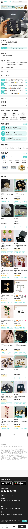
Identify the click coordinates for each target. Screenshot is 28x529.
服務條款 (12, 508)
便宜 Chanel (14, 456)
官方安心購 (9, 500)
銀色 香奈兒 (22, 450)
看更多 (14, 435)
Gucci (6, 503)
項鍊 (7, 148)
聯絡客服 (8, 508)
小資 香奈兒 (11, 455)
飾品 (18, 450)
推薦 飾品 (19, 459)
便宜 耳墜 (23, 457)
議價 (14, 526)
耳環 (12, 67)
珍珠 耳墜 (11, 453)
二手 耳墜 (18, 457)
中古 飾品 (14, 459)
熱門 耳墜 (7, 458)
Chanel (7, 71)
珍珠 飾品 (16, 453)
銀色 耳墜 (12, 451)
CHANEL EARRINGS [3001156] (12, 447)
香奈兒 (3, 450)
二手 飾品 (21, 458)
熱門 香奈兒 (17, 455)
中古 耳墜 (11, 458)
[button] (4, 161)
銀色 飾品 (17, 451)
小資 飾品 (4, 459)
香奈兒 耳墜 (8, 452)
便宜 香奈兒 (6, 455)
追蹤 (25, 157)
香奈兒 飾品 (14, 452)
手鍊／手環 (14, 148)
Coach (2, 503)
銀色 (10, 450)
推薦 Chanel (13, 457)
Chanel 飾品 (6, 453)
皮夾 (19, 500)
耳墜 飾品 (21, 453)
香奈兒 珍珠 (3, 452)
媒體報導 (20, 514)
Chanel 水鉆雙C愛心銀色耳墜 (7, 446)
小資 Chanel (19, 456)
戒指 (20, 148)
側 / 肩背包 (14, 500)
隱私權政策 (17, 508)
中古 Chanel (7, 457)
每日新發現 (3, 500)
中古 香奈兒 (22, 455)
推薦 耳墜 (16, 458)
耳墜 (15, 450)
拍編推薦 (15, 514)
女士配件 (8, 67)
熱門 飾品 (9, 459)
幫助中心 (3, 508)
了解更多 (25, 124)
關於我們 (3, 514)
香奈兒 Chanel (23, 451)
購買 (22, 526)
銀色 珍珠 (8, 451)
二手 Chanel (8, 456)
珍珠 (13, 450)
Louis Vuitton (11, 503)
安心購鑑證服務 (9, 514)
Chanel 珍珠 (20, 452)
